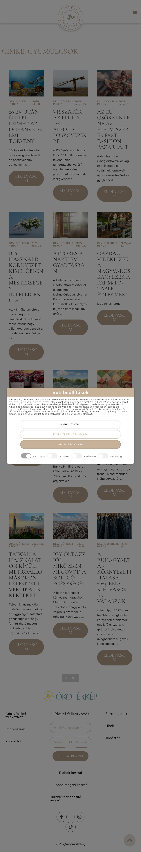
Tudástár (112, 738)
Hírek (109, 726)
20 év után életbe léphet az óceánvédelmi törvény (25, 126)
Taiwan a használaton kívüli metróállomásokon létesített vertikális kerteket (25, 575)
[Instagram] (79, 817)
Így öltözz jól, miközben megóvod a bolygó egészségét (69, 569)
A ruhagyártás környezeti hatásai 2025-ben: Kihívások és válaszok (114, 578)
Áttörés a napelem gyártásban (69, 262)
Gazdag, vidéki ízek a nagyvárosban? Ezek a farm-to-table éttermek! (114, 274)
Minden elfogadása (70, 444)
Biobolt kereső (70, 773)
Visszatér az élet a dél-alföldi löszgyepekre (70, 126)
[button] (135, 12)
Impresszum (15, 729)
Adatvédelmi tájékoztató (16, 715)
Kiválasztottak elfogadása (70, 434)
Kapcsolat (13, 741)
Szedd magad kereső (70, 785)
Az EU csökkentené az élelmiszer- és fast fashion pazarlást (114, 129)
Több (71, 678)
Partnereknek (116, 713)
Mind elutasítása (70, 424)
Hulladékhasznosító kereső (65, 798)
